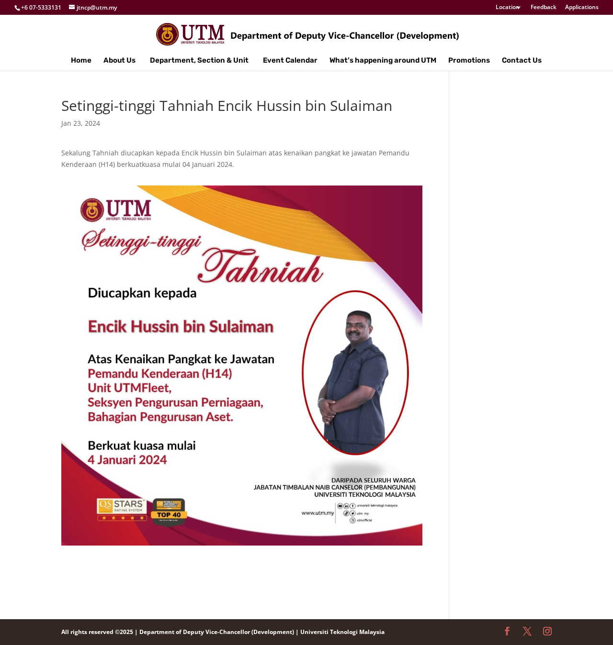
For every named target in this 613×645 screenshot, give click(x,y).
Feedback (543, 7)
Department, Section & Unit (199, 61)
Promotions (469, 61)
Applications (582, 7)
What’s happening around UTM (382, 61)
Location (508, 7)
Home (81, 61)
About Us (119, 61)
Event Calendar (290, 61)
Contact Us (522, 61)
